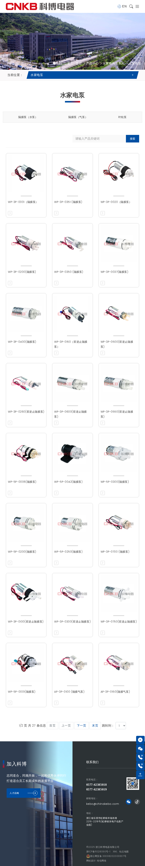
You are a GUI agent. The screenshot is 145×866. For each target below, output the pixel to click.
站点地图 (124, 851)
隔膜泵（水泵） (28, 117)
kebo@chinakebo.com (102, 804)
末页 (95, 725)
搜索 (132, 139)
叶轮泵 (122, 117)
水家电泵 (135, 63)
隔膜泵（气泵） (78, 117)
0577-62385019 (96, 789)
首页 (79, 63)
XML (115, 851)
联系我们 (92, 762)
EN (124, 6)
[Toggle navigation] (136, 6)
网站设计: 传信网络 (96, 860)
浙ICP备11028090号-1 (98, 851)
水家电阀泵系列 (114, 63)
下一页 (81, 725)
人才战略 (14, 793)
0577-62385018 (96, 784)
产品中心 (92, 63)
